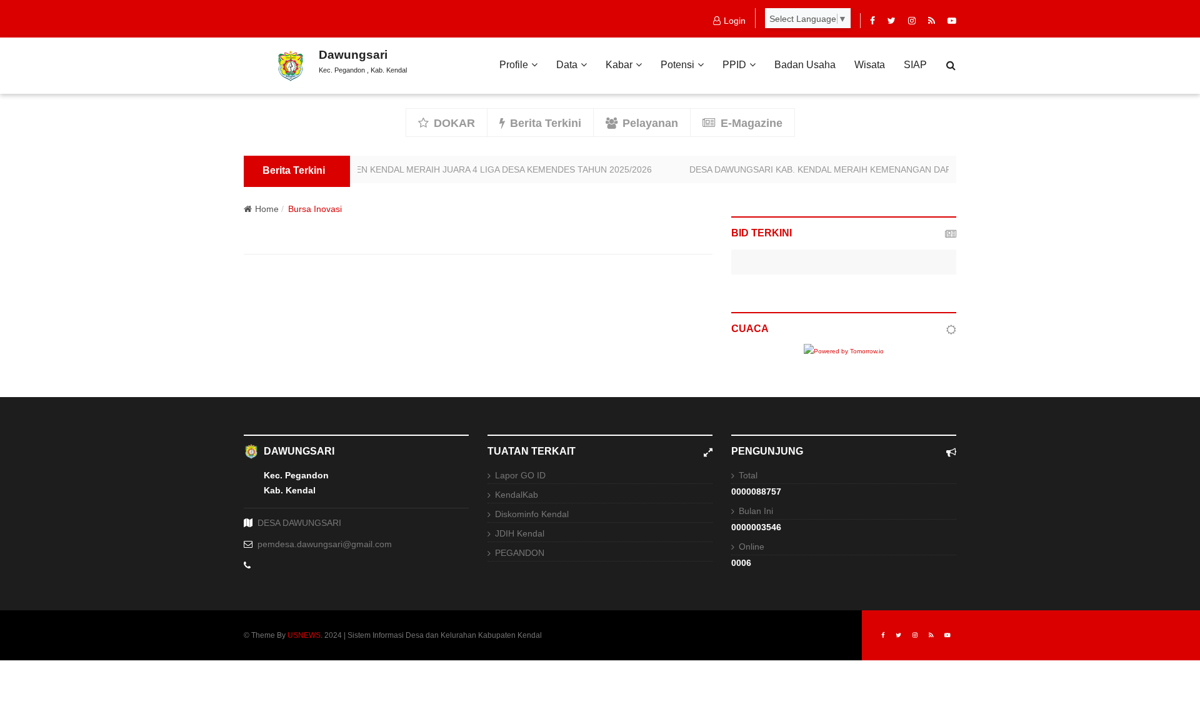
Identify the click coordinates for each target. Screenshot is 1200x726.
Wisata (869, 64)
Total (748, 475)
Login (735, 21)
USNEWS (304, 635)
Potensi (677, 64)
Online (751, 547)
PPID (734, 64)
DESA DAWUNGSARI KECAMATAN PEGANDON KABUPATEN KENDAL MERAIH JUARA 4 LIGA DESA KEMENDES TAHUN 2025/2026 (378, 169)
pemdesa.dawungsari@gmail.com (325, 544)
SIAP (915, 64)
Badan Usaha (805, 64)
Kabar (619, 64)
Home (267, 209)
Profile (513, 64)
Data (567, 64)
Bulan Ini (756, 511)
